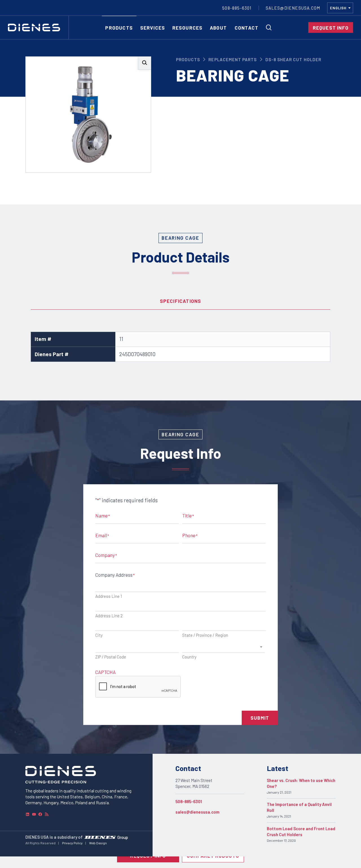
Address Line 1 (108, 596)
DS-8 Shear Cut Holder (293, 59)
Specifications (180, 301)
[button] (144, 63)
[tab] (180, 301)
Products (188, 59)
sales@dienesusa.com (197, 811)
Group (122, 837)
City (99, 635)
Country (189, 656)
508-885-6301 (188, 801)
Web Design (98, 843)
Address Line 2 (109, 615)
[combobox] (340, 8)
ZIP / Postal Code (110, 656)
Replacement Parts (232, 59)
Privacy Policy (72, 843)
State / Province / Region (205, 635)
